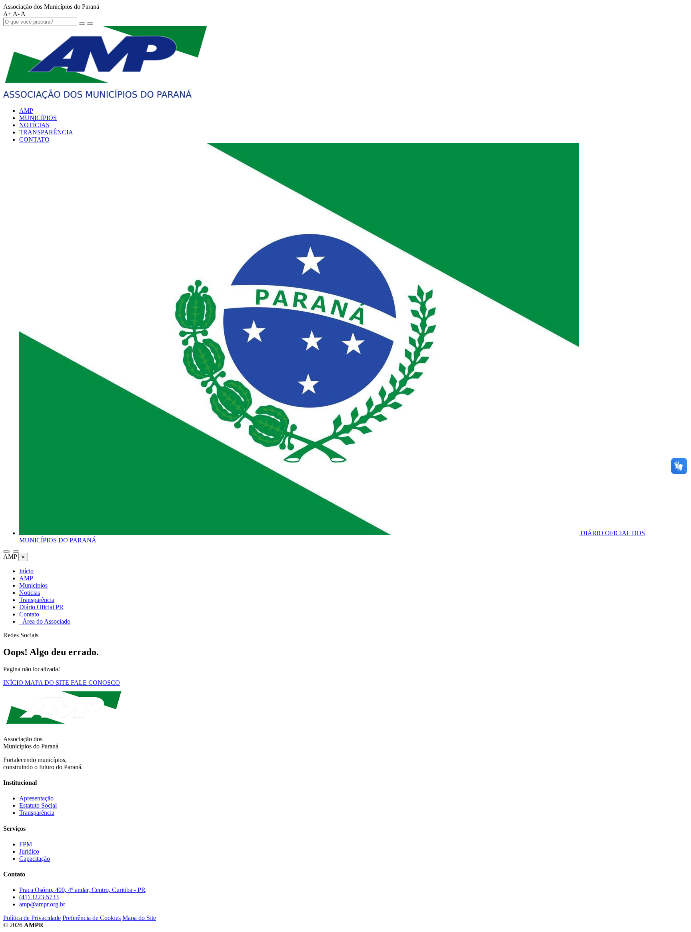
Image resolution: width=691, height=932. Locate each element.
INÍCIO (14, 682)
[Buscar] (6, 551)
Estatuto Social (38, 805)
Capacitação (34, 858)
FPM (25, 844)
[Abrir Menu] (16, 551)
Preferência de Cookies (91, 917)
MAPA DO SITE (48, 682)
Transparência (36, 812)
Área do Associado (44, 621)
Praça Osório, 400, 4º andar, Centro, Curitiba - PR (82, 889)
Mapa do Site (139, 917)
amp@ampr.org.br (42, 904)
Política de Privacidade (32, 917)
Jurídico (29, 851)
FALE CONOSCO (95, 682)
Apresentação (36, 798)
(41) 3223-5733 (39, 897)
